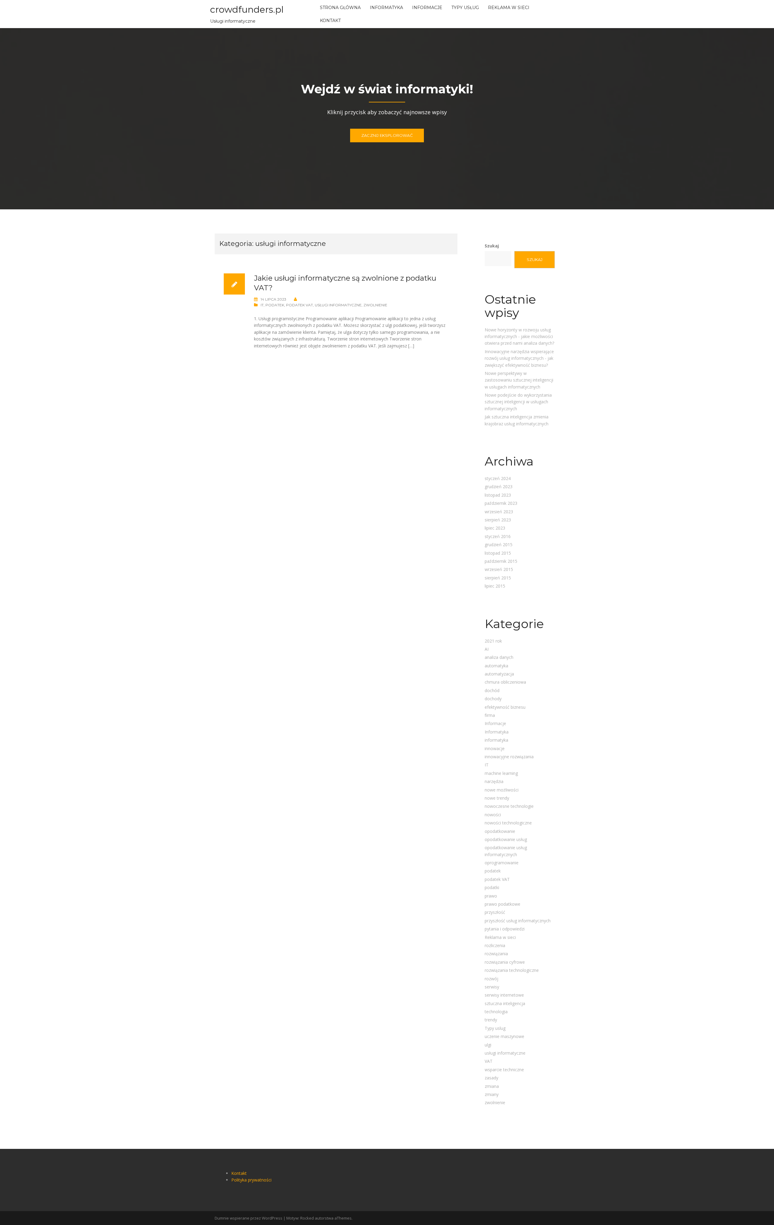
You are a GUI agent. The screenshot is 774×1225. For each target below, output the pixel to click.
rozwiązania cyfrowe (505, 962)
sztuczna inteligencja (505, 1003)
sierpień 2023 (498, 520)
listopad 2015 (498, 553)
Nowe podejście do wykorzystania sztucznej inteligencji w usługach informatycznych (518, 401)
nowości (493, 814)
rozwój (491, 979)
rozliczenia (495, 945)
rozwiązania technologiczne (512, 970)
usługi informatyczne (338, 305)
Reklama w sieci (508, 7)
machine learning (501, 773)
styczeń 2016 (498, 536)
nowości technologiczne (508, 823)
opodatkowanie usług (506, 839)
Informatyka (386, 7)
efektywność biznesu (505, 707)
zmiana (492, 1086)
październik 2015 (501, 561)
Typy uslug (495, 1028)
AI (487, 649)
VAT (489, 1061)
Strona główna (340, 7)
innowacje (495, 748)
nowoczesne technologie (509, 806)
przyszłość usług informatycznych (518, 921)
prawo (491, 896)
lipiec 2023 (495, 528)
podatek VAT (299, 305)
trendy (491, 1020)
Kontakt (330, 20)
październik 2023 (501, 503)
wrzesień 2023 (499, 511)
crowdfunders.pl (247, 9)
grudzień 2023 (498, 486)
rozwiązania (496, 953)
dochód (492, 690)
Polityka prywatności (251, 1180)
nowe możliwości (502, 790)
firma (490, 715)
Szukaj (492, 246)
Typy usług (465, 7)
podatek (274, 305)
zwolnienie (375, 305)
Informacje (427, 7)
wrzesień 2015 (499, 569)
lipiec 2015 (495, 586)
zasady (491, 1078)
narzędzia (494, 781)
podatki (492, 887)
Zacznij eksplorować (387, 135)
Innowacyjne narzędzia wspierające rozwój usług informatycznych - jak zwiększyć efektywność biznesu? (519, 358)
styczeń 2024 (498, 478)
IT (262, 305)
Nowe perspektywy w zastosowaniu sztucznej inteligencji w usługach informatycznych (519, 380)
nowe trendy (497, 798)
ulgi (488, 1045)
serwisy (492, 987)
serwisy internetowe (504, 995)
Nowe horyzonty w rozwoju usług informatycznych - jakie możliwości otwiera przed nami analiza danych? (519, 336)
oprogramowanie (502, 863)
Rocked (307, 1218)
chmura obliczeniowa (505, 682)
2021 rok (493, 641)
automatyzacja (499, 674)
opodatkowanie (500, 831)
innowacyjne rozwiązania (509, 756)
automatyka (496, 666)
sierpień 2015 (498, 578)
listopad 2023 (498, 495)
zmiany (492, 1094)
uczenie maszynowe (504, 1036)
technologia (496, 1011)
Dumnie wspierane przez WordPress (248, 1218)
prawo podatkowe (502, 904)
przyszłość (495, 912)
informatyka (496, 740)
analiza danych (499, 657)
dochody (493, 698)
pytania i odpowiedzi (505, 929)
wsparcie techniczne (504, 1069)
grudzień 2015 (498, 544)
